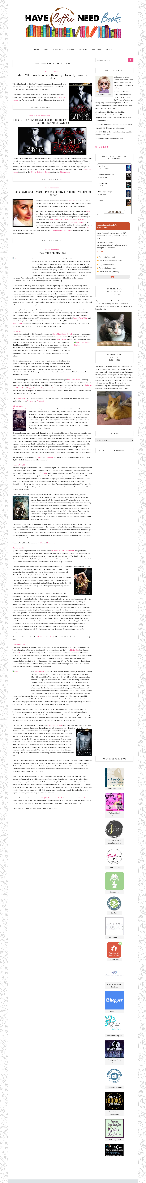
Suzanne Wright (19, 465)
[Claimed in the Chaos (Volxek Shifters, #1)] (128, 176)
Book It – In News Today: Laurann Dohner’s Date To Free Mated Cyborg (41, 121)
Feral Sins (43, 473)
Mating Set (74, 650)
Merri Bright (103, 194)
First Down (102, 183)
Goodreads (23, 653)
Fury (88, 211)
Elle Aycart (17, 331)
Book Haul (96, 49)
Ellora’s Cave (65, 172)
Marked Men (17, 324)
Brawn (100, 200)
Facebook (40, 401)
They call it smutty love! (52, 253)
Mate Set (72, 201)
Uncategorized (52, 71)
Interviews (83, 49)
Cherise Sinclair (19, 548)
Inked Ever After (73, 380)
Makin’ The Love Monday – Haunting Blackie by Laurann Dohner (52, 76)
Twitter (30, 401)
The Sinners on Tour (20, 409)
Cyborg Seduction (67, 219)
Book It (46, 49)
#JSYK (108, 49)
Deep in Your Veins (80, 318)
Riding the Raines (77, 222)
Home (36, 49)
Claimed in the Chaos (106, 175)
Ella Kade (102, 186)
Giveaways (71, 49)
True (87, 228)
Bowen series (21, 398)
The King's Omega (105, 192)
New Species (54, 219)
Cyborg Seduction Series (40, 172)
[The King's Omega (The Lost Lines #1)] (128, 194)
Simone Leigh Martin (105, 169)
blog (43, 798)
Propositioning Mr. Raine (61, 230)
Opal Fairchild (103, 177)
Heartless (101, 166)
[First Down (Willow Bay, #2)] (128, 185)
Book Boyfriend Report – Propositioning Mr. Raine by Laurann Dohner (52, 193)
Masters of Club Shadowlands (63, 551)
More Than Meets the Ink (62, 334)
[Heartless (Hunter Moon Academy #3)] (128, 168)
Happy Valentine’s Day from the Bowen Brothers (46, 388)
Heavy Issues (61, 339)
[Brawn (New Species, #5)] (128, 202)
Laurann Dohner (19, 645)
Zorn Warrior (82, 219)
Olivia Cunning (18, 406)
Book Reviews (58, 49)
